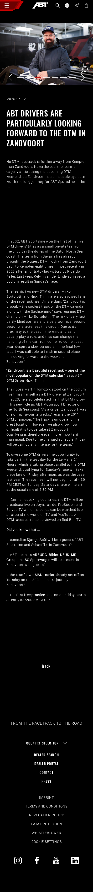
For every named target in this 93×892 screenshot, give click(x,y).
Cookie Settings (46, 842)
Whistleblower (46, 833)
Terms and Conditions (46, 806)
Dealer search (46, 754)
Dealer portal (46, 763)
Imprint (46, 797)
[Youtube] (56, 860)
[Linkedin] (75, 860)
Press (46, 781)
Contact (47, 772)
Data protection (46, 824)
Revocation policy (46, 815)
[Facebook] (37, 860)
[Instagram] (18, 860)
